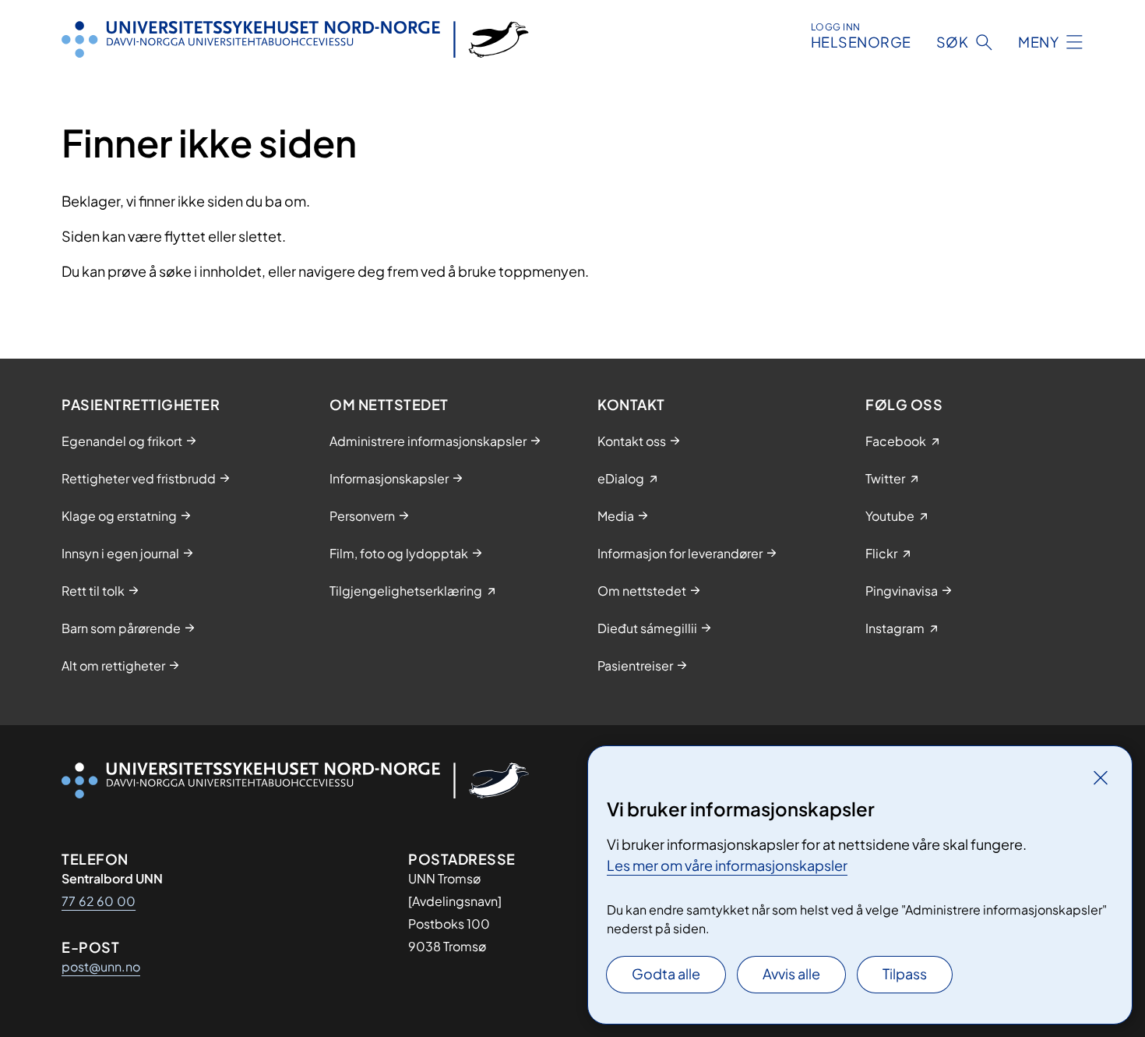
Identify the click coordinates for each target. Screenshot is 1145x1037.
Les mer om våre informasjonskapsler (727, 865)
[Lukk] (1100, 777)
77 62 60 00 (99, 901)
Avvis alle (791, 973)
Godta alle (666, 973)
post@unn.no (101, 966)
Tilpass (905, 973)
